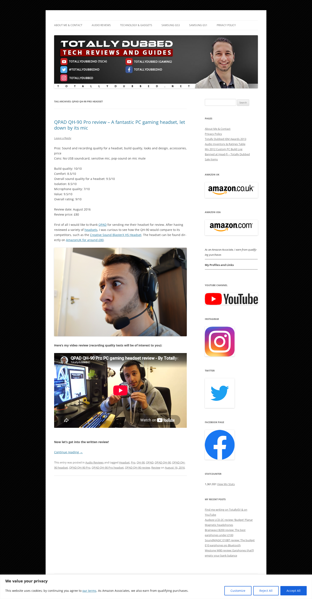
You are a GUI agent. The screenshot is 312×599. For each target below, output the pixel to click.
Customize (237, 591)
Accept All (294, 591)
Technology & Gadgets (136, 25)
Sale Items (211, 159)
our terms (89, 591)
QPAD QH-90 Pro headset (108, 467)
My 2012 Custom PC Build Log (223, 149)
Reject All (266, 591)
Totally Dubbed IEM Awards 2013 (225, 139)
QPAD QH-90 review (137, 467)
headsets (90, 230)
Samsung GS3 (171, 25)
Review (155, 467)
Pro (133, 462)
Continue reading (68, 452)
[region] (156, 587)
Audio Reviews (101, 25)
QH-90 (141, 462)
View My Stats (226, 484)
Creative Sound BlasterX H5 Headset (115, 235)
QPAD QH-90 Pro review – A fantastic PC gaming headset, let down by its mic (119, 125)
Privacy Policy (226, 25)
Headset (124, 462)
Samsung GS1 (198, 25)
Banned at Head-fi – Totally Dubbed (227, 154)
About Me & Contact (68, 25)
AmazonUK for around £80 (85, 240)
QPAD (102, 225)
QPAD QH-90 (163, 462)
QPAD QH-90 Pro (79, 467)
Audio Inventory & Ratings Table (225, 144)
